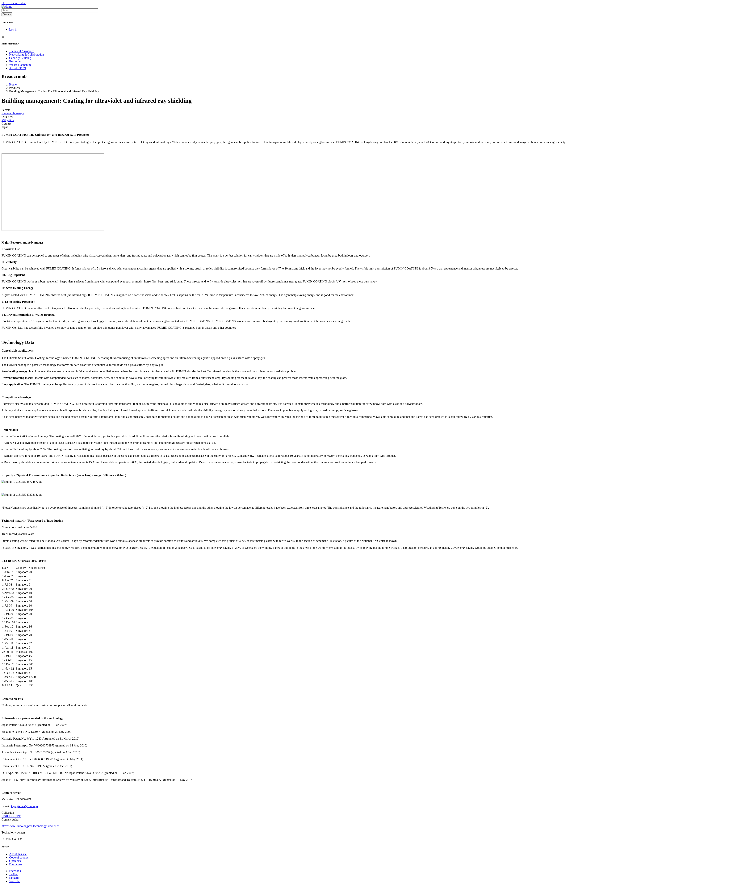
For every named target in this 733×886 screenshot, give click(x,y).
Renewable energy (13, 113)
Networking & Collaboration (26, 54)
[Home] (7, 6)
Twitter (13, 874)
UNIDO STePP (11, 816)
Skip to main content (14, 3)
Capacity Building (20, 58)
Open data (15, 861)
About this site (18, 854)
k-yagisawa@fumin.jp (24, 806)
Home (13, 84)
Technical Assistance (21, 51)
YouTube (14, 881)
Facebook (15, 870)
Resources (15, 61)
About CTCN (17, 68)
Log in (13, 29)
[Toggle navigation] (3, 37)
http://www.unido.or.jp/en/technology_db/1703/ (30, 826)
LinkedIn (14, 877)
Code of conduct (19, 857)
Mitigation (8, 120)
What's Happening (20, 64)
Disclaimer (15, 864)
